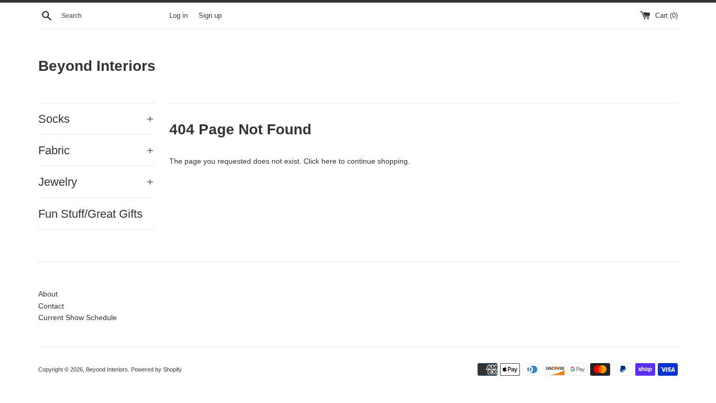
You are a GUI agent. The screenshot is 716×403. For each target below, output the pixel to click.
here (329, 161)
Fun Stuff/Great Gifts (90, 213)
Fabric (96, 150)
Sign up (210, 15)
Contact (51, 306)
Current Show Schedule (77, 317)
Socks (96, 118)
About (48, 294)
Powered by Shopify (156, 369)
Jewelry (96, 181)
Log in (178, 15)
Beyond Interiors (97, 66)
